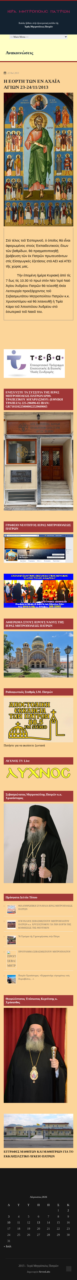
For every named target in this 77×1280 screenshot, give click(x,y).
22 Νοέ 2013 (13, 73)
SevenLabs (44, 1271)
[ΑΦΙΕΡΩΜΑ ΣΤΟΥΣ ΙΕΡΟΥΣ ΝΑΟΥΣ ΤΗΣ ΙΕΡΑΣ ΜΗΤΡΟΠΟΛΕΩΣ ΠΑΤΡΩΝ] (38, 676)
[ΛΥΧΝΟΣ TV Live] (38, 779)
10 (8, 1222)
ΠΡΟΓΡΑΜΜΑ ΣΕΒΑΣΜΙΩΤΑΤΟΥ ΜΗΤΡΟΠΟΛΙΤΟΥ (44, 951)
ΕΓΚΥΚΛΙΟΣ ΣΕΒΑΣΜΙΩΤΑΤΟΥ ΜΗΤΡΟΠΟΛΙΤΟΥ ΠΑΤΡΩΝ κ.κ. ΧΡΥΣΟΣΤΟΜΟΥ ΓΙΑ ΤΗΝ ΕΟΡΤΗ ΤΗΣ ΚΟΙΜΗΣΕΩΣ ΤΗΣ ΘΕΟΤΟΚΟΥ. (44, 924)
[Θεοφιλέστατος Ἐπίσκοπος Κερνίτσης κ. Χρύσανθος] (35, 1101)
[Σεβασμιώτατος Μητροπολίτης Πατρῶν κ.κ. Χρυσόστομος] (38, 882)
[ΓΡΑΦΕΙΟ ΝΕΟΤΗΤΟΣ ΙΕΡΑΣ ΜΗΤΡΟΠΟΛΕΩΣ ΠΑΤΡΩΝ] (38, 561)
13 (38, 1222)
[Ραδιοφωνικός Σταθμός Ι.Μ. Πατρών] (38, 720)
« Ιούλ (7, 1246)
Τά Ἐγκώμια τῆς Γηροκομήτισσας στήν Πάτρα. (39, 936)
